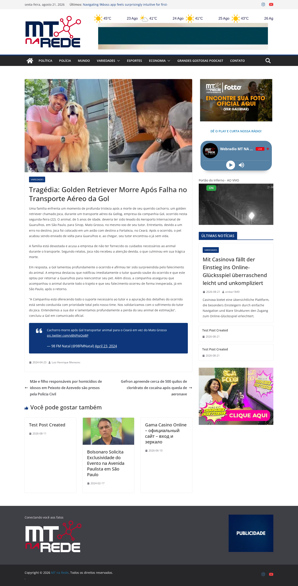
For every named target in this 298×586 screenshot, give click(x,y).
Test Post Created (47, 425)
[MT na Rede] (30, 60)
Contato (237, 61)
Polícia (65, 61)
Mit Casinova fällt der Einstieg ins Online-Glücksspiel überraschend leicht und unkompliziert (235, 271)
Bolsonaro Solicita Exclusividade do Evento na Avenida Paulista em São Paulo (105, 463)
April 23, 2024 (106, 346)
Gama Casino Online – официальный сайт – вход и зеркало (166, 433)
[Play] (230, 165)
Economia (157, 61)
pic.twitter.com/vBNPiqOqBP (67, 335)
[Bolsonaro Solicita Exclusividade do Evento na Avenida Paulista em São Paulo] (108, 420)
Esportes (134, 61)
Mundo (84, 61)
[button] (117, 61)
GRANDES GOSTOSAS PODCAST (200, 61)
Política (45, 61)
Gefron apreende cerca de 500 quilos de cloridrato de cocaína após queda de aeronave (154, 387)
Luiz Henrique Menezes (66, 362)
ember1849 (232, 292)
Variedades (106, 61)
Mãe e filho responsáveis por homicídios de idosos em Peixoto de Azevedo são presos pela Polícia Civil (66, 387)
